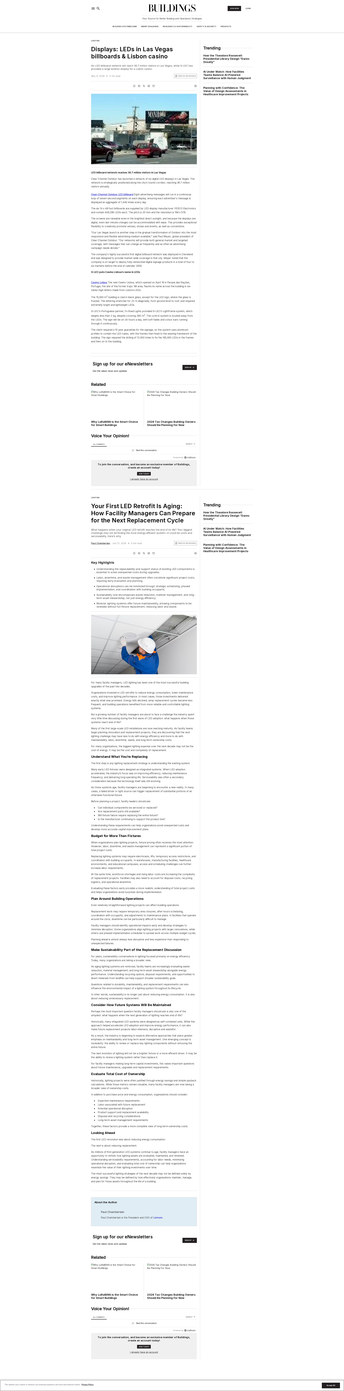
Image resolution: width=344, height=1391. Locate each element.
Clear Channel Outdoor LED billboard (112, 194)
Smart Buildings (150, 26)
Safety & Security (206, 26)
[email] (153, 86)
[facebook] (134, 86)
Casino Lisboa (99, 282)
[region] (144, 451)
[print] (195, 86)
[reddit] (148, 86)
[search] (98, 8)
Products (226, 26)
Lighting (95, 41)
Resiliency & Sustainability (177, 26)
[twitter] (144, 86)
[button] (93, 8)
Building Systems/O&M (125, 26)
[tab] (99, 444)
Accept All (331, 1385)
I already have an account (144, 479)
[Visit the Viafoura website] (190, 457)
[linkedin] (139, 86)
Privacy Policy (88, 1385)
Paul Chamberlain (100, 543)
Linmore (157, 1244)
